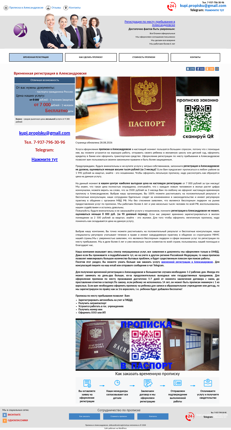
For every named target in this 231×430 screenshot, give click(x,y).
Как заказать (84, 416)
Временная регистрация (36, 57)
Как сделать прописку (91, 57)
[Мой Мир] (217, 69)
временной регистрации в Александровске (187, 262)
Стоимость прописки (143, 57)
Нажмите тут (214, 10)
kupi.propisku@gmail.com (203, 6)
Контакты (195, 57)
